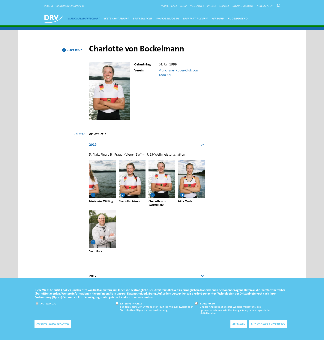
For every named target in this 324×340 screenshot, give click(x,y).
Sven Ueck (95, 251)
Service (224, 5)
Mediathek (197, 5)
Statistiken (207, 303)
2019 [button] (93, 144)
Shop (183, 5)
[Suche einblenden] (278, 5)
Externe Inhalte (131, 303)
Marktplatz (169, 5)
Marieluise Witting (101, 201)
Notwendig (48, 303)
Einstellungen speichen (52, 324)
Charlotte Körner (129, 201)
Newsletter (265, 5)
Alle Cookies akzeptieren (267, 324)
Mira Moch (185, 201)
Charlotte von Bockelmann (157, 203)
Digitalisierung (243, 5)
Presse (211, 5)
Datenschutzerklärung (141, 293)
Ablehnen (238, 324)
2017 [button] (93, 276)
